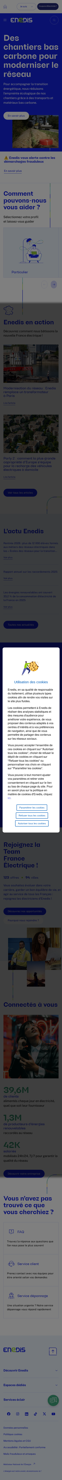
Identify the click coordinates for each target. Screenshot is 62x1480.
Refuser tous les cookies (32, 815)
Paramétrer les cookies (31, 807)
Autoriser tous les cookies (32, 823)
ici (9, 798)
